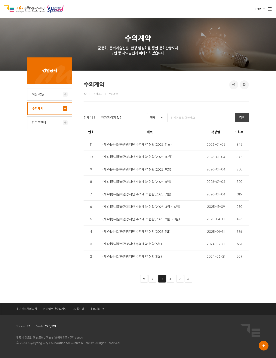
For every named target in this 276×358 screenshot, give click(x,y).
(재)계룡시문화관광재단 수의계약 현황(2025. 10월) (137, 157)
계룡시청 (95, 309)
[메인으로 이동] (24, 9)
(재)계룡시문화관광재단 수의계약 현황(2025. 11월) (137, 144)
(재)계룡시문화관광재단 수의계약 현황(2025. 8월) (136, 182)
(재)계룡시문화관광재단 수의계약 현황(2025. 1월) (136, 231)
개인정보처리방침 (26, 309)
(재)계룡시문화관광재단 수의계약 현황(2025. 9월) (136, 169)
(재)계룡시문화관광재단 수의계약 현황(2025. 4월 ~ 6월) (141, 207)
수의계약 (113, 94)
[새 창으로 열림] (55, 9)
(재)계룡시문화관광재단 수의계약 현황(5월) (132, 256)
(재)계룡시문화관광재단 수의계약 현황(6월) (132, 244)
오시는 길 (78, 309)
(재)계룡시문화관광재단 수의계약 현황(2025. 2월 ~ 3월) (141, 219)
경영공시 (97, 94)
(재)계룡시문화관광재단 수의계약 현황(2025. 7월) (136, 194)
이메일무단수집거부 (55, 309)
